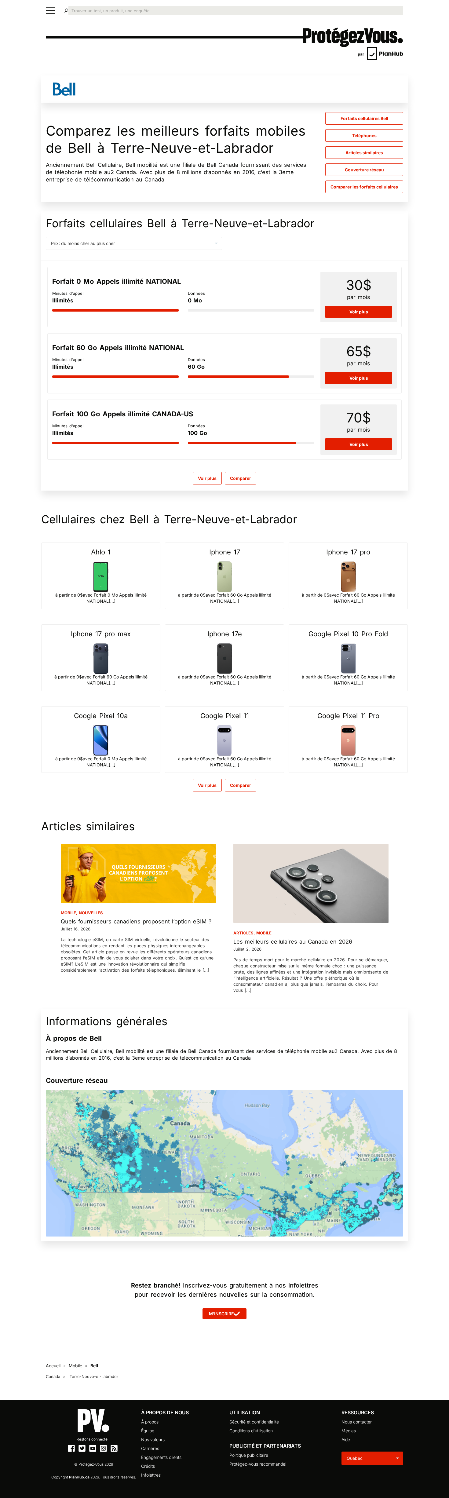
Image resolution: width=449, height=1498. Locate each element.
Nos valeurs (153, 1439)
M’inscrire (221, 1313)
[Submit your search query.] (66, 10)
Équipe (147, 1430)
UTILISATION (244, 1412)
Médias (348, 1430)
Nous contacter (356, 1421)
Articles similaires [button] (364, 152)
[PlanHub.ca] (380, 53)
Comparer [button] (240, 478)
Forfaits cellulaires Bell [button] (364, 118)
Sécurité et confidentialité (254, 1421)
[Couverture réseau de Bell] (224, 1163)
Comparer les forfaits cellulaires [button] (364, 186)
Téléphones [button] (364, 135)
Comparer (240, 785)
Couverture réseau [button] (364, 169)
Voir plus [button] (358, 311)
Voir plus (207, 478)
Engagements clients (161, 1457)
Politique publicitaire (248, 1455)
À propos (150, 1421)
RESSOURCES (357, 1412)
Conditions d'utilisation (251, 1430)
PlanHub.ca (79, 1477)
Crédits (148, 1466)
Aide (345, 1439)
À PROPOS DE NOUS (165, 1412)
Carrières (150, 1448)
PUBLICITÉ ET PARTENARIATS (265, 1446)
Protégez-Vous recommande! (258, 1464)
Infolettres (151, 1475)
